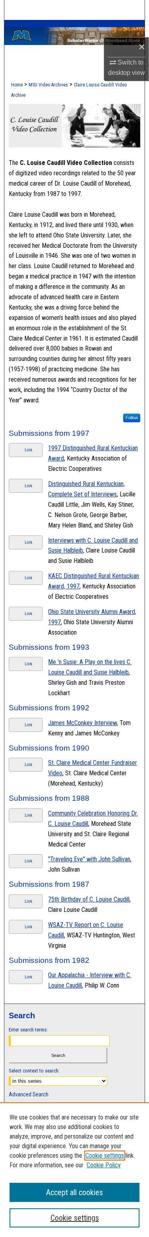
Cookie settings (104, 1155)
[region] (74, 1169)
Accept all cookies (74, 1192)
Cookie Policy (104, 1165)
